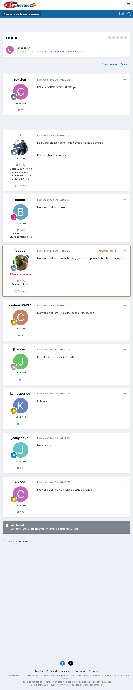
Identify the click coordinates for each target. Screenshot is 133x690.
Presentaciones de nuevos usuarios (64, 51)
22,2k (21, 165)
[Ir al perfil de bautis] (20, 212)
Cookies (93, 671)
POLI (19, 135)
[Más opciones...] (124, 80)
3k (21, 335)
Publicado (53, 79)
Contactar (80, 671)
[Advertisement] (66, 26)
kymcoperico (20, 393)
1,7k (21, 423)
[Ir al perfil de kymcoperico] (20, 405)
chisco (20, 482)
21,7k (22, 280)
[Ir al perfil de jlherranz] (20, 361)
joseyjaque (19, 438)
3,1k (21, 467)
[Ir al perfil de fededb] (20, 263)
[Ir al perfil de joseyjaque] (20, 450)
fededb (19, 250)
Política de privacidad (58, 671)
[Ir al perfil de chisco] (20, 494)
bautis (20, 200)
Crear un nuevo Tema (114, 64)
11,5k (22, 229)
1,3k (21, 512)
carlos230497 (20, 305)
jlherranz (20, 349)
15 (21, 109)
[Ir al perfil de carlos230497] (20, 317)
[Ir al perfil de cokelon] (10, 50)
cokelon (20, 79)
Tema (38, 671)
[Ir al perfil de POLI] (20, 147)
